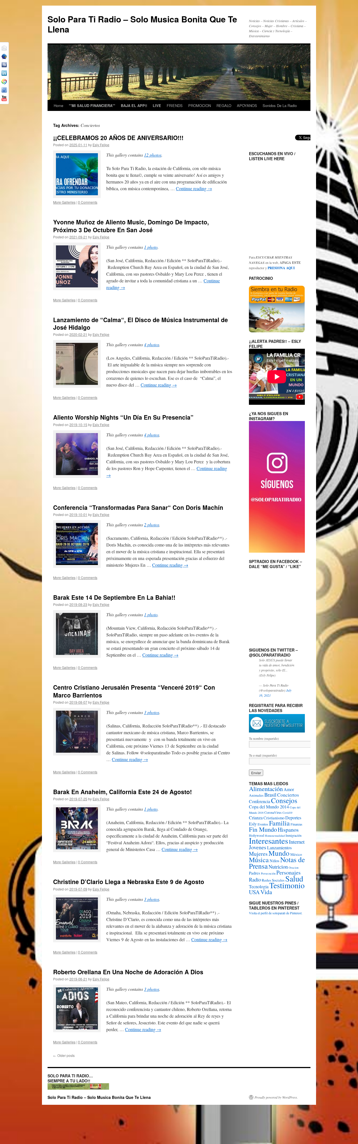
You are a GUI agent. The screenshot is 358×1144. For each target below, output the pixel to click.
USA (254, 892)
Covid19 (287, 813)
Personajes (288, 872)
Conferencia (259, 801)
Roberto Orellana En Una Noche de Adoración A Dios (128, 972)
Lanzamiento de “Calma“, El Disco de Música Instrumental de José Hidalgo (140, 323)
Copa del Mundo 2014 (269, 807)
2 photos (151, 524)
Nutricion (278, 866)
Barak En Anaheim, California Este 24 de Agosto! (122, 791)
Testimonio (287, 885)
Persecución (268, 873)
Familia (279, 823)
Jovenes (257, 847)
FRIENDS (175, 105)
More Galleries (64, 202)
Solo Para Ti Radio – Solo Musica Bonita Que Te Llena (142, 24)
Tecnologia (258, 886)
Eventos (263, 824)
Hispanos (288, 829)
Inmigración (294, 835)
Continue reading (194, 188)
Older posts (64, 1055)
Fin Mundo (263, 829)
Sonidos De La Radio (280, 105)
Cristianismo (273, 817)
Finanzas (296, 824)
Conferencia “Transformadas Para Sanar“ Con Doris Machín (138, 507)
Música (259, 859)
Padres (254, 873)
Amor (289, 789)
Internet (297, 841)
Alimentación (266, 788)
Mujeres (258, 853)
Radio (255, 879)
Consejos (284, 800)
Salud (294, 878)
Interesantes (268, 840)
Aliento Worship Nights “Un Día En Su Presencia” (123, 417)
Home (58, 105)
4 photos (151, 344)
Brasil (270, 794)
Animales (256, 795)
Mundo (278, 853)
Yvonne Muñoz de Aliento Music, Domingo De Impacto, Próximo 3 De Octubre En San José (131, 226)
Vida (266, 892)
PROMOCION (199, 105)
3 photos (151, 712)
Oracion (293, 867)
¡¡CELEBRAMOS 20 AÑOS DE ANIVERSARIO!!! (118, 137)
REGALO (223, 105)
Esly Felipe (101, 144)
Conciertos (288, 795)
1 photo (150, 247)
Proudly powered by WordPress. (276, 1097)
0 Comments (87, 202)
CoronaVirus (273, 812)
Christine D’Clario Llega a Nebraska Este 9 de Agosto (128, 881)
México (296, 854)
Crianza (256, 817)
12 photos (152, 155)
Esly (253, 824)
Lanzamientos (279, 847)
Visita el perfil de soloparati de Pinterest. (275, 913)
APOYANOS (247, 105)
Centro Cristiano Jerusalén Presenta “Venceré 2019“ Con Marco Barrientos (134, 691)
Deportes (293, 817)
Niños (274, 860)
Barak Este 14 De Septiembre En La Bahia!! (114, 597)
